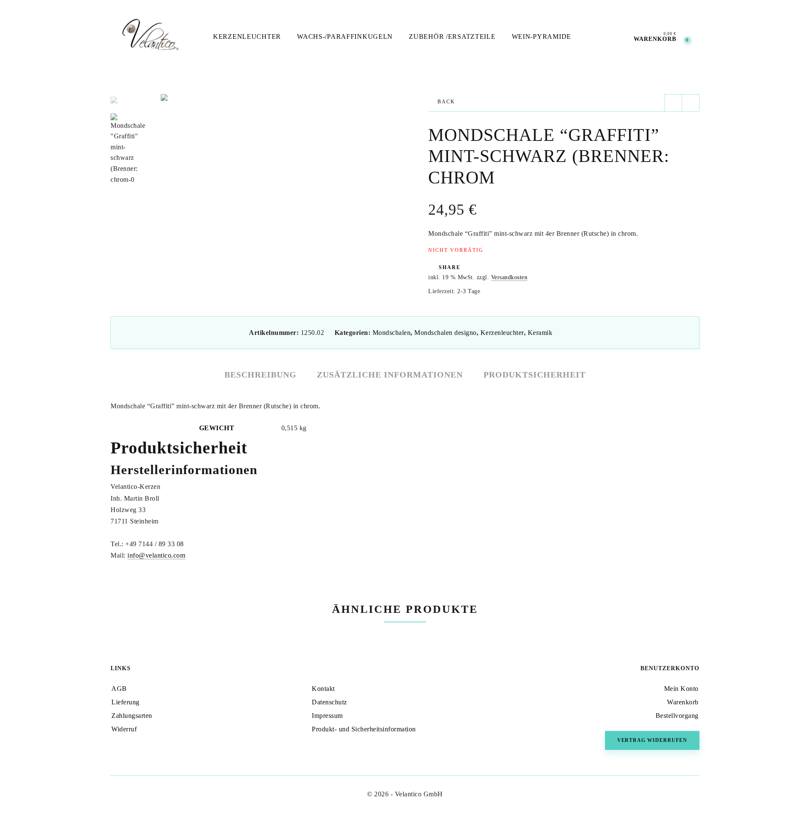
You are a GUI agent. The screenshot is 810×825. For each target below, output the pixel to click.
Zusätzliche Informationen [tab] (390, 374)
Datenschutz (329, 702)
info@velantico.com (156, 555)
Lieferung (125, 702)
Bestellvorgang (677, 715)
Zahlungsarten (131, 715)
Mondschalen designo (445, 332)
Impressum (327, 715)
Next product (690, 102)
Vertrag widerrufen (652, 740)
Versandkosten (509, 277)
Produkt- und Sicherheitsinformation (364, 729)
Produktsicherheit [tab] (534, 374)
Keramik (540, 332)
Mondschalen (392, 332)
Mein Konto (681, 688)
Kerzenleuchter (502, 332)
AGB (119, 688)
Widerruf (124, 729)
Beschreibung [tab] (260, 374)
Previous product (673, 102)
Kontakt (323, 688)
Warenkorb (683, 702)
